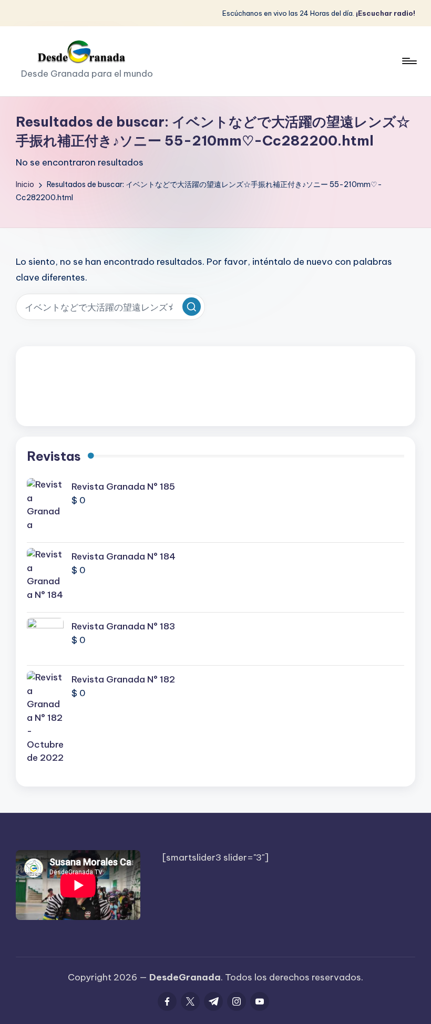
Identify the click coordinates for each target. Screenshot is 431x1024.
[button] (191, 306)
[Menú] (408, 61)
